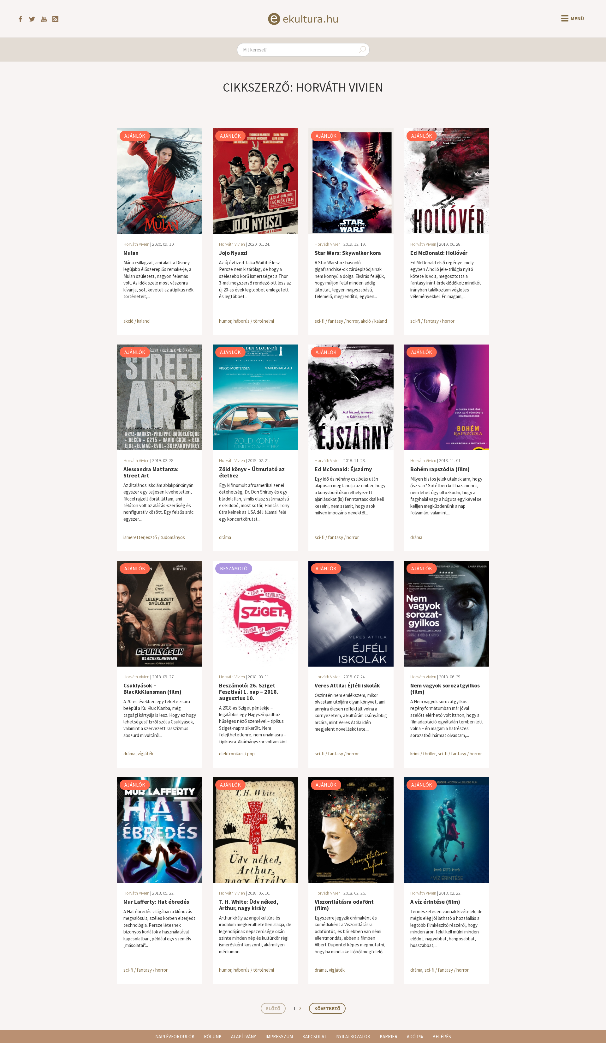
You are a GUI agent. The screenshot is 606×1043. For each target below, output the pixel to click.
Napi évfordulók (174, 1037)
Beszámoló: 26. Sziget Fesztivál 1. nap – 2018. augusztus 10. (248, 692)
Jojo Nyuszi (233, 252)
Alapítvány (243, 1037)
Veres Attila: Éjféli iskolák (347, 685)
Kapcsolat (314, 1037)
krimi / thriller (423, 754)
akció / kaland (136, 321)
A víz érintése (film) (435, 901)
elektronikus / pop (237, 754)
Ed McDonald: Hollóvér (438, 252)
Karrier (388, 1037)
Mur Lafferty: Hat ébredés (156, 901)
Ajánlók (134, 136)
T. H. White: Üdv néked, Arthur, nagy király (248, 905)
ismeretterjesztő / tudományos (154, 537)
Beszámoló (233, 568)
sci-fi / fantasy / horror (337, 321)
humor (225, 321)
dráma (225, 537)
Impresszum (279, 1037)
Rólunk (213, 1037)
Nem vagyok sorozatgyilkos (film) (445, 688)
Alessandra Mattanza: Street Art (151, 472)
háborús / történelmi (254, 321)
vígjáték (145, 754)
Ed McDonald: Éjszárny (343, 469)
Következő (327, 1008)
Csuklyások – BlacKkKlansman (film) (152, 688)
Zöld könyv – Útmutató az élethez (252, 472)
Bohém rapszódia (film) (440, 469)
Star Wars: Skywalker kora (348, 252)
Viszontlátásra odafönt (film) (344, 905)
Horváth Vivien (136, 244)
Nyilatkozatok (353, 1037)
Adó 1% (415, 1037)
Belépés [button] (441, 1037)
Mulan (131, 252)
